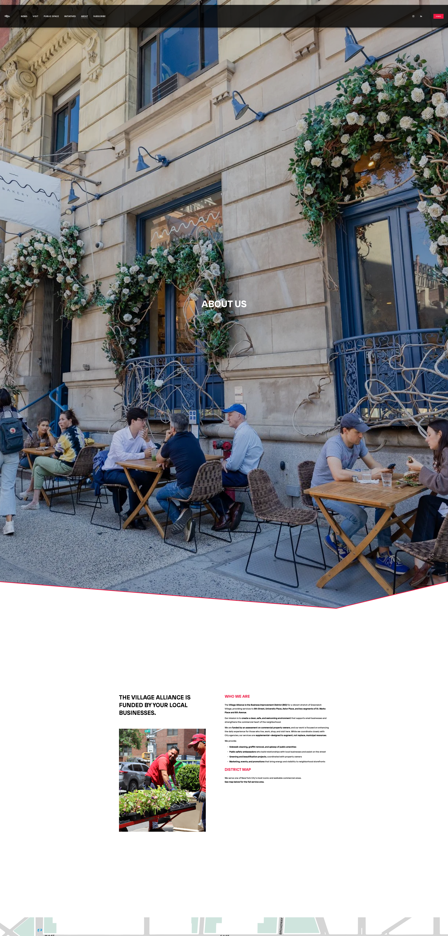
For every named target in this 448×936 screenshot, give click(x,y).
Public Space (51, 16)
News (24, 16)
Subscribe (99, 16)
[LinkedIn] (421, 16)
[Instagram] (413, 16)
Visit (35, 16)
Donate (438, 16)
